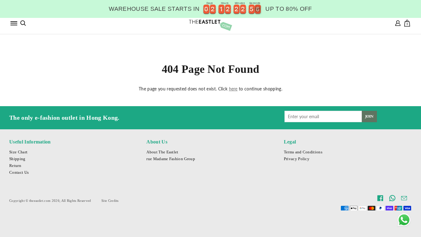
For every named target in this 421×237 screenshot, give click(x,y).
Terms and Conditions (303, 152)
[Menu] (13, 23)
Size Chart (18, 152)
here (233, 88)
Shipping (17, 159)
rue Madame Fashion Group (170, 159)
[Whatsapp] (404, 220)
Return (15, 166)
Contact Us (19, 172)
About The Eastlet (162, 152)
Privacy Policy (296, 159)
